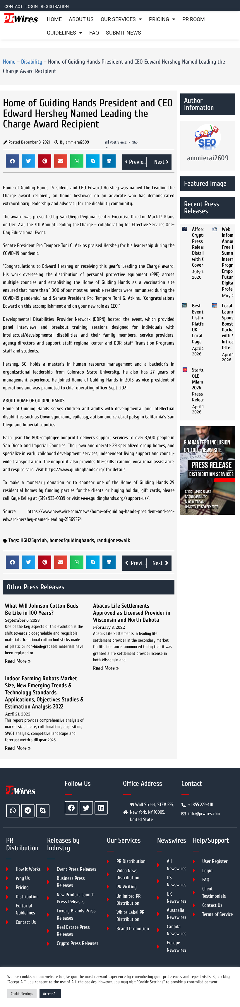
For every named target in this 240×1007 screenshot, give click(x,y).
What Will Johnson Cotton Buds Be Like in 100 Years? (41, 609)
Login (31, 6)
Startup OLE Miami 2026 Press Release (199, 385)
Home (54, 19)
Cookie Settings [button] (22, 993)
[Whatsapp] (13, 810)
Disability (31, 61)
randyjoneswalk (113, 540)
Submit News (123, 33)
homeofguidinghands (71, 540)
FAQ (94, 33)
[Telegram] (28, 810)
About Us (81, 19)
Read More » (17, 661)
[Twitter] (86, 808)
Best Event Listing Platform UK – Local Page (201, 323)
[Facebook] (71, 808)
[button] (12, 161)
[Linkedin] (101, 808)
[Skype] (42, 810)
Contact (13, 6)
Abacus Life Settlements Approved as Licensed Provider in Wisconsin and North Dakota (131, 612)
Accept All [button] (50, 993)
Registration (55, 6)
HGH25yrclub (33, 540)
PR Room (193, 19)
